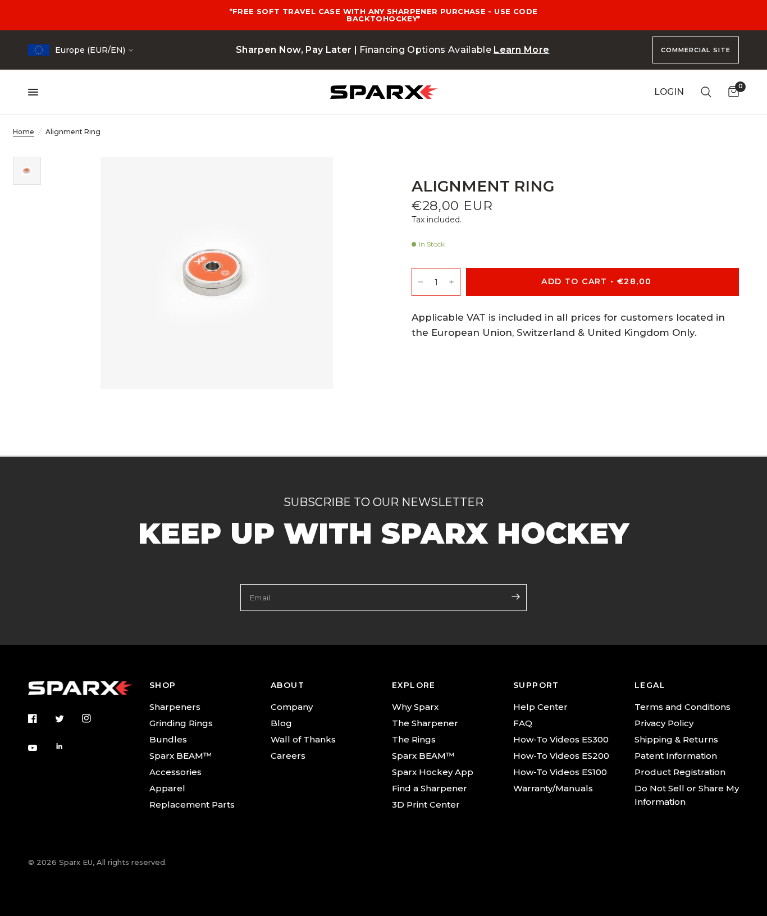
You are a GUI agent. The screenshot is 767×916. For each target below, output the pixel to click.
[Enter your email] (515, 596)
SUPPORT (536, 685)
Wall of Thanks (303, 739)
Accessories (175, 772)
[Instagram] (94, 718)
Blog (281, 723)
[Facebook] (40, 718)
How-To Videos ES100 (560, 772)
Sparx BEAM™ (180, 755)
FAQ (522, 723)
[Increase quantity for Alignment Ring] (451, 282)
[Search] (706, 92)
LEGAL (649, 685)
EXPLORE (414, 685)
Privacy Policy (663, 723)
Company (292, 706)
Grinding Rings (181, 723)
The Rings (414, 739)
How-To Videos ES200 (561, 755)
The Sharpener (425, 723)
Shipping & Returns (676, 739)
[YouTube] (40, 748)
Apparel (167, 788)
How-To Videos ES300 (561, 739)
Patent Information (675, 755)
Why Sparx (415, 706)
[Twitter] (67, 719)
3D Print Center (426, 804)
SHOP (162, 685)
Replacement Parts (192, 804)
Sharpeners (174, 706)
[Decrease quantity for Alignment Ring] (420, 282)
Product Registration (679, 772)
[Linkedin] (67, 746)
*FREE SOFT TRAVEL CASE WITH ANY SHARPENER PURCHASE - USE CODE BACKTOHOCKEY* (384, 15)
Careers (288, 755)
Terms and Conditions (682, 706)
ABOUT (287, 685)
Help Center (540, 706)
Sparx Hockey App (432, 772)
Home (23, 131)
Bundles (168, 739)
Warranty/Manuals (553, 788)
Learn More (521, 49)
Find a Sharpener (429, 788)
